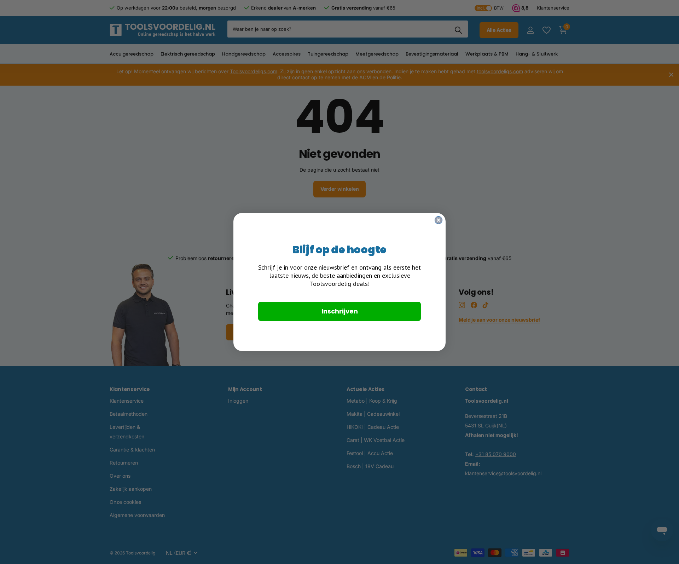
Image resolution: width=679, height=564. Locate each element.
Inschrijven (339, 311)
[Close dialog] (438, 220)
